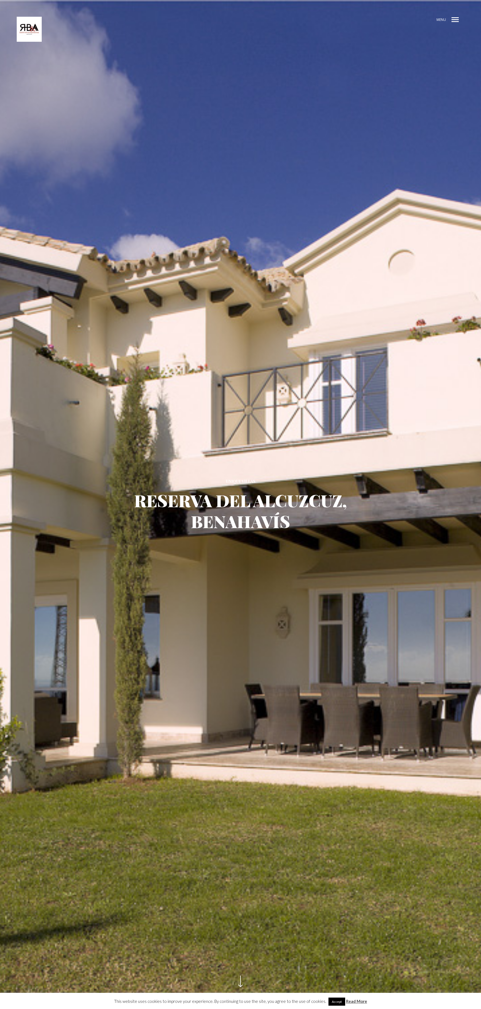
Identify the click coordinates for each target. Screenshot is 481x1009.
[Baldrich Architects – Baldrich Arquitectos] (29, 29)
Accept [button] (337, 1001)
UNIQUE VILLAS (240, 481)
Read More (356, 1001)
